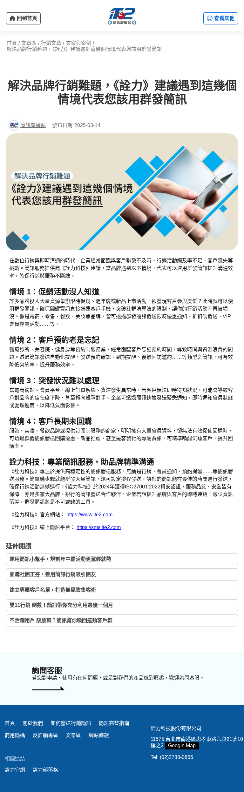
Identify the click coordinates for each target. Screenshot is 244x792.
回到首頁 (26, 18)
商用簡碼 (15, 735)
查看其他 (223, 18)
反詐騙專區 (45, 735)
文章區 (73, 735)
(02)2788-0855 (176, 757)
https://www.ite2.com (89, 514)
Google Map (182, 745)
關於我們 (33, 723)
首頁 (10, 723)
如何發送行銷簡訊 (71, 723)
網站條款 (99, 735)
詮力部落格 (45, 770)
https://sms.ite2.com (99, 527)
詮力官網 (15, 770)
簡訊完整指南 (114, 723)
